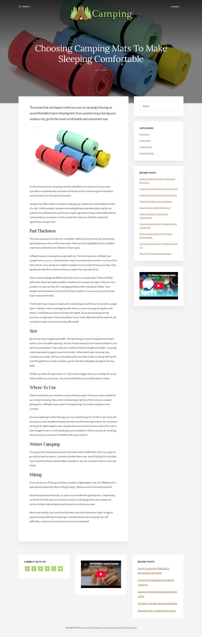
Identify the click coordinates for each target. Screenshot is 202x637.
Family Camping (146, 153)
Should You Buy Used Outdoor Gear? (154, 208)
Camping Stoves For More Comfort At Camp (158, 195)
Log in (85, 628)
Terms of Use (129, 628)
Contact (106, 628)
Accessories (144, 134)
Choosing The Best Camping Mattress (155, 202)
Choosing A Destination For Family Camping (158, 189)
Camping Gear (145, 147)
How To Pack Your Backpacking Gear (155, 254)
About (98, 628)
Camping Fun (145, 141)
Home (92, 628)
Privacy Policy (117, 628)
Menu (176, 7)
